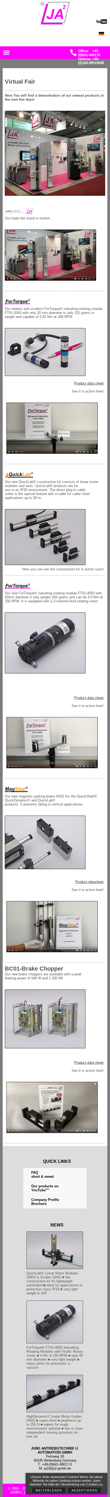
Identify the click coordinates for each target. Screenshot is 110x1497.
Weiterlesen (49, 1490)
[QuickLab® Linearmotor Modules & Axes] (54, 1269)
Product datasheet (89, 882)
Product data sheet (89, 383)
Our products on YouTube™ (44, 1188)
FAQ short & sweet (42, 1175)
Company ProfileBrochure (45, 1202)
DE (104, 35)
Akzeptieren (84, 1490)
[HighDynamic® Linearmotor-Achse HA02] (54, 1343)
